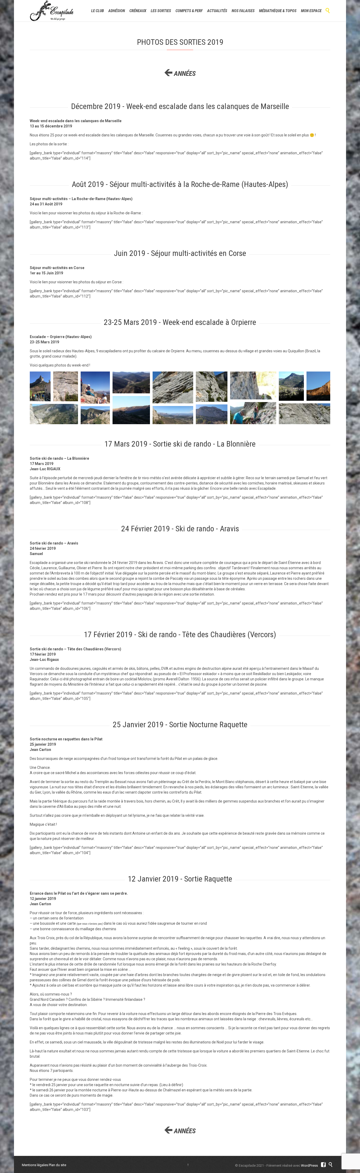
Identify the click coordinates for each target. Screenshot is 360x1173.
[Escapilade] (52, 11)
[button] (40, 386)
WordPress (309, 1165)
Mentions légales (35, 1165)
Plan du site (57, 1165)
